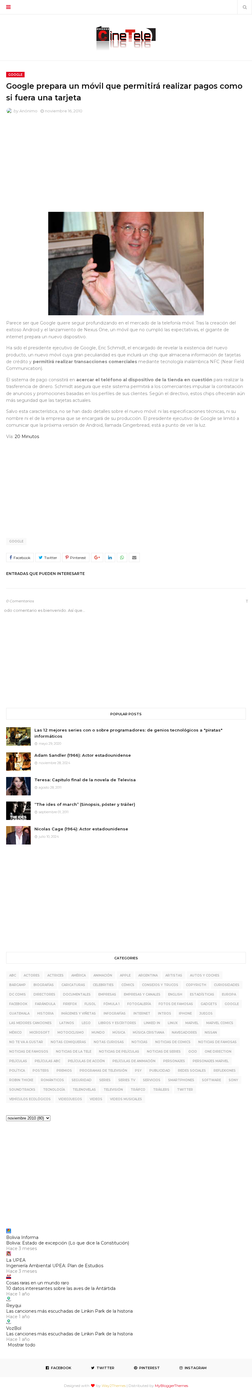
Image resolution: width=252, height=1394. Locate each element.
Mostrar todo (21, 1345)
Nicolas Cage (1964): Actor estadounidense (81, 828)
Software (211, 1080)
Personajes (174, 1061)
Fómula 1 (112, 1004)
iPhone (185, 1013)
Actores (32, 975)
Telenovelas (84, 1090)
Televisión (113, 1090)
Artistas (173, 975)
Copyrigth (196, 985)
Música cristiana (148, 1033)
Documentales (77, 994)
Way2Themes (114, 1385)
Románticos (52, 1080)
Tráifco (138, 1090)
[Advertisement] (126, 165)
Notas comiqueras (68, 1042)
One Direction (218, 1052)
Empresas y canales (142, 994)
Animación (102, 975)
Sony (233, 1080)
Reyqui (13, 1305)
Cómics (127, 985)
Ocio (192, 1052)
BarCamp (17, 985)
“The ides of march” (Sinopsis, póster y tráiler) (84, 804)
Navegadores (184, 1033)
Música (118, 1033)
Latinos (66, 1023)
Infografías (115, 1013)
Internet (141, 1013)
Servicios (151, 1080)
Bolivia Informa (22, 1237)
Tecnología (54, 1090)
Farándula (45, 1004)
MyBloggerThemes (171, 1385)
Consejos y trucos (160, 985)
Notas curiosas (109, 1042)
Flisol (90, 1004)
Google (16, 541)
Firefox (70, 1004)
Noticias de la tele (73, 1052)
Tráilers (161, 1090)
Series (105, 1080)
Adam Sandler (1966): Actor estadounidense (82, 755)
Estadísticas (202, 994)
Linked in (152, 1023)
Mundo (98, 1033)
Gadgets (209, 1004)
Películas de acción (86, 1061)
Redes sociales (192, 1071)
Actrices (55, 975)
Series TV (126, 1080)
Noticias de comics (173, 1042)
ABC (12, 975)
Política (17, 1071)
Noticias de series (164, 1052)
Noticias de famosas (217, 1042)
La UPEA (16, 1260)
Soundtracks (22, 1090)
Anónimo (28, 110)
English (175, 994)
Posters (41, 1071)
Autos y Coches (204, 975)
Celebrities (103, 985)
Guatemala (19, 1013)
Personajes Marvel (211, 1061)
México (15, 1033)
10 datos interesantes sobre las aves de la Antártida (61, 1288)
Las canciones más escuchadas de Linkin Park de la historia (69, 1311)
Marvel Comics (219, 1023)
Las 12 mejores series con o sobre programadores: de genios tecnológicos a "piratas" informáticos (128, 733)
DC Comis (17, 994)
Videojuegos (70, 1099)
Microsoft (40, 1033)
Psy (138, 1071)
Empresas (107, 994)
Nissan (211, 1033)
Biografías (43, 985)
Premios (64, 1071)
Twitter (185, 1090)
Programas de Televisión (103, 1071)
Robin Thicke (21, 1080)
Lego (86, 1023)
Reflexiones (225, 1071)
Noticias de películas (119, 1052)
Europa (229, 994)
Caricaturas (73, 985)
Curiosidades (226, 985)
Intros (164, 1013)
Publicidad (159, 1071)
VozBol (13, 1328)
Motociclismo (70, 1033)
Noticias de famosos (28, 1052)
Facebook (18, 1004)
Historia (45, 1013)
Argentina (148, 975)
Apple (125, 975)
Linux (173, 1023)
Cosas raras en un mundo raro (37, 1283)
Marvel (192, 1023)
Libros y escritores (117, 1023)
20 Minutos (27, 436)
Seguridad (82, 1080)
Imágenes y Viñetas (78, 1013)
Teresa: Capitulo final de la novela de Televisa (85, 779)
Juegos (206, 1013)
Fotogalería (139, 1004)
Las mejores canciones (30, 1023)
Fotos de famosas (176, 1004)
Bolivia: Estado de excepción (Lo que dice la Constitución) (67, 1243)
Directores (44, 994)
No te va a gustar (26, 1042)
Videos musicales (126, 1099)
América (78, 975)
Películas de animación (134, 1061)
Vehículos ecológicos (30, 1099)
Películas (18, 1061)
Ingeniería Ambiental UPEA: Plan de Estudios (54, 1265)
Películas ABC (47, 1061)
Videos (96, 1099)
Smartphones (181, 1080)
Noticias (140, 1042)
